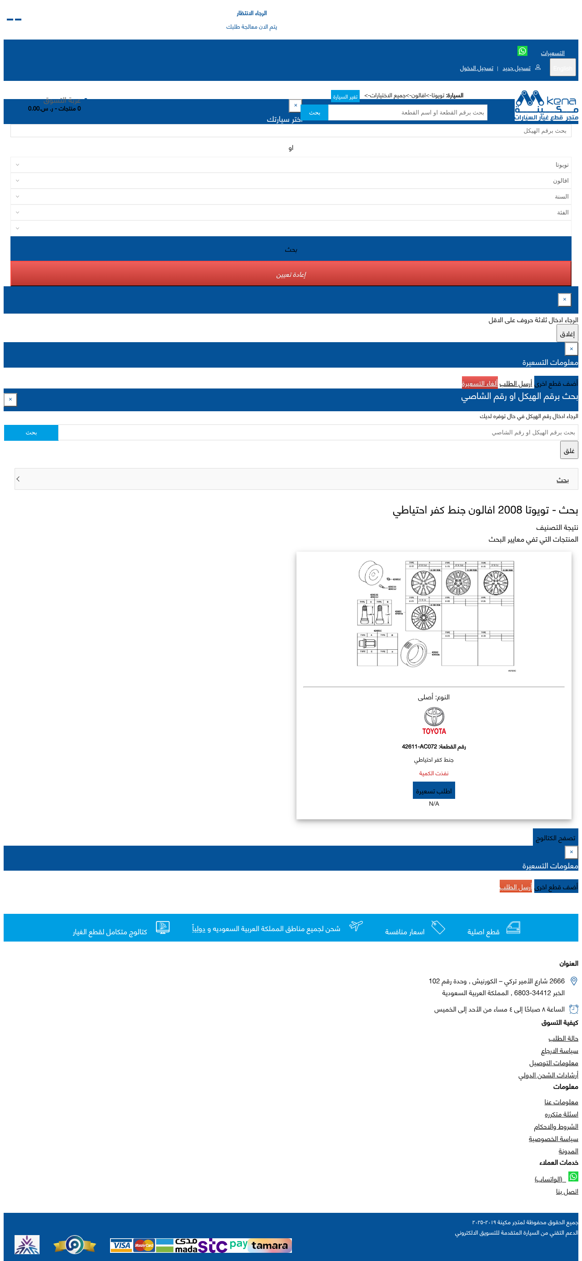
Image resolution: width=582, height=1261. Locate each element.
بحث (314, 112)
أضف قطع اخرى (556, 382)
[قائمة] (18, 19)
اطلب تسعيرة (434, 790)
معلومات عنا (561, 1101)
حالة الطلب (563, 1037)
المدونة (568, 1150)
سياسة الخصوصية (553, 1137)
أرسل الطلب (516, 382)
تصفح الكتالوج (555, 837)
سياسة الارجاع (559, 1049)
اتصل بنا (567, 1190)
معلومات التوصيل (554, 1062)
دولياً (199, 928)
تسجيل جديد (516, 67)
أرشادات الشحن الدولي (548, 1074)
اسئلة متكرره (561, 1113)
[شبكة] (10, 19)
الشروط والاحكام (556, 1125)
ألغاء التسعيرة (480, 382)
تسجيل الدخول (476, 67)
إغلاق (567, 333)
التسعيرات (553, 52)
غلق (569, 450)
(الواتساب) (550, 1178)
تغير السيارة (345, 96)
